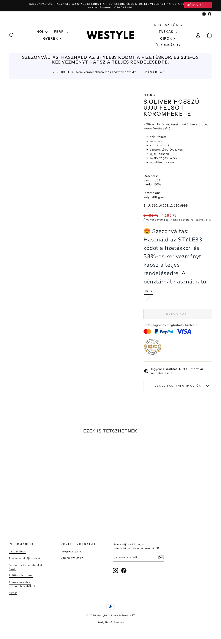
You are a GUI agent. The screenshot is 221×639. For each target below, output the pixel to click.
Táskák (167, 32)
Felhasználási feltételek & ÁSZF (25, 567)
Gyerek (51, 38)
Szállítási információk (178, 385)
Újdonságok (168, 45)
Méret (149, 290)
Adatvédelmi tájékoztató (24, 558)
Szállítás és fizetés (21, 575)
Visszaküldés (17, 551)
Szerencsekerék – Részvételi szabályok (22, 584)
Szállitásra (171, 219)
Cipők (166, 38)
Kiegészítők (167, 25)
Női (40, 32)
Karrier (13, 592)
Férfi (60, 32)
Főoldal (149, 94)
